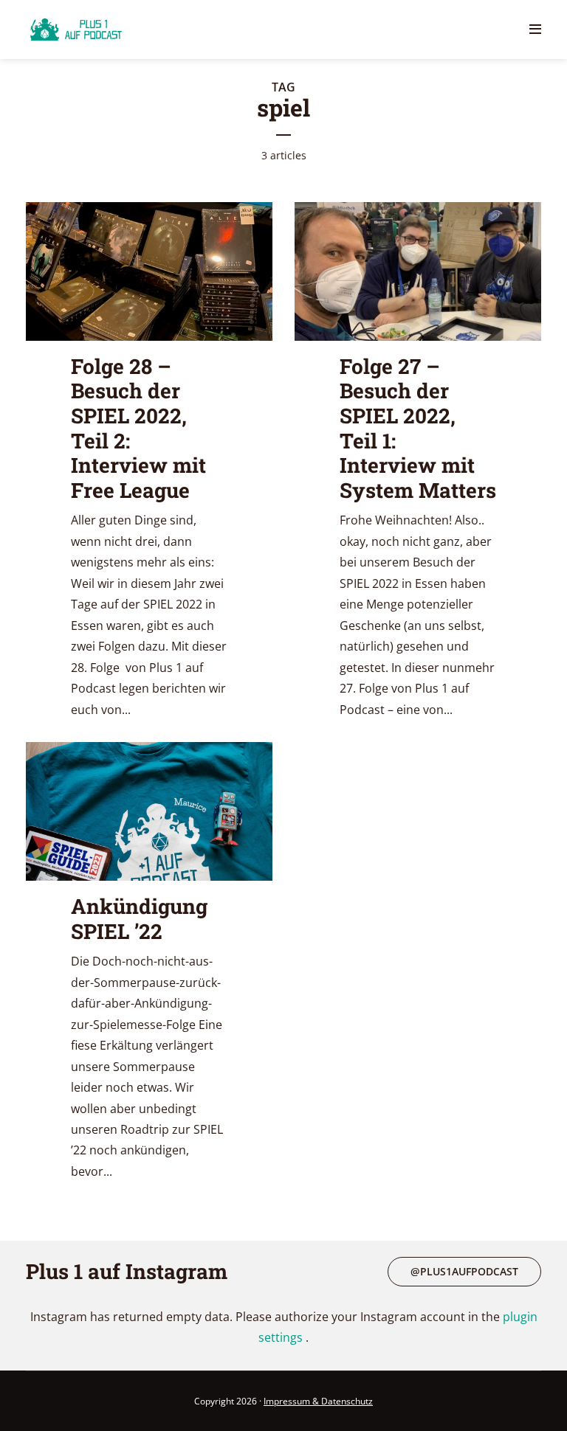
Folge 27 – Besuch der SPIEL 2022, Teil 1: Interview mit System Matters (418, 428)
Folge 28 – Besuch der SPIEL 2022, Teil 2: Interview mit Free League (138, 428)
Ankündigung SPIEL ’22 (139, 919)
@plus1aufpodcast (464, 1271)
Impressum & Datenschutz (318, 1401)
